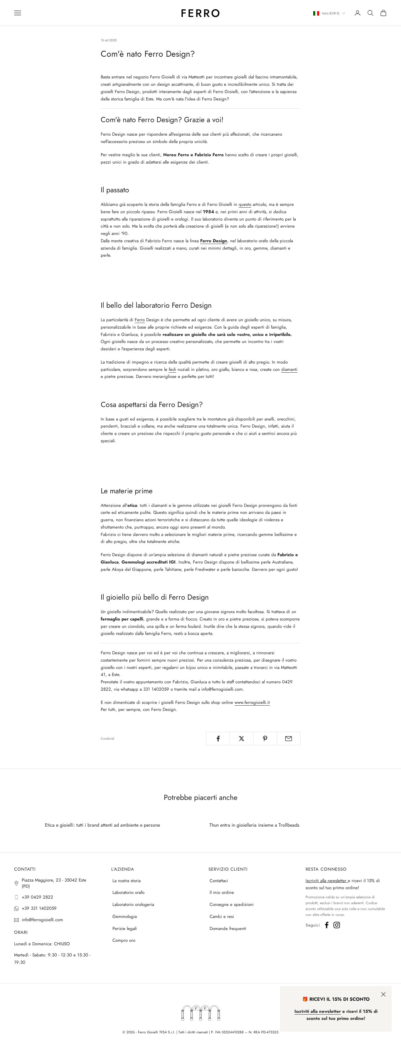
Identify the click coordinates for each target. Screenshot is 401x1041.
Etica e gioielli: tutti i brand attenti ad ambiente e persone (102, 825)
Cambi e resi (222, 916)
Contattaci (219, 880)
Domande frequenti (228, 928)
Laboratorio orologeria (133, 904)
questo (245, 204)
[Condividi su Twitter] (241, 738)
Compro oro (123, 940)
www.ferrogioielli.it (252, 702)
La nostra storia (126, 880)
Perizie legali (124, 928)
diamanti (289, 369)
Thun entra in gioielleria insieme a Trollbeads (254, 825)
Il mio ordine (222, 892)
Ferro (140, 320)
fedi (172, 369)
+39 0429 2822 (37, 897)
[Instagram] (336, 925)
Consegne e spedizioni (232, 904)
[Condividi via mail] (288, 738)
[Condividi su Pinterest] (265, 738)
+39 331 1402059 (39, 908)
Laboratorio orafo (128, 892)
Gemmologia (124, 916)
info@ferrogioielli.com (42, 919)
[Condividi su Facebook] (218, 738)
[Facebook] (327, 925)
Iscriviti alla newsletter (327, 880)
